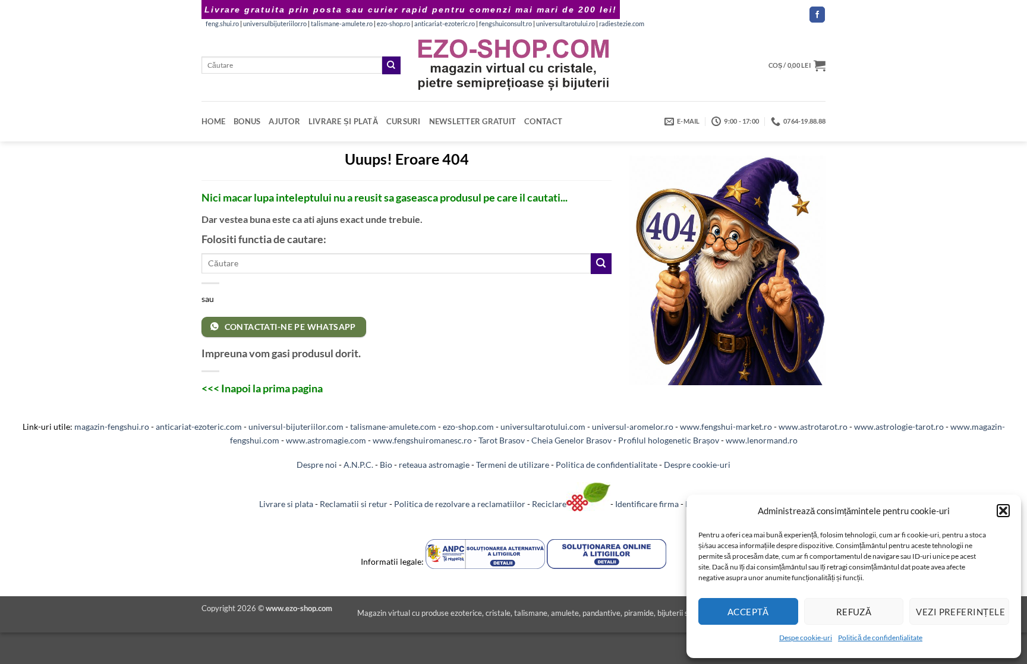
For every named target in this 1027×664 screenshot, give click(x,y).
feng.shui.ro (222, 23)
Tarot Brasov (501, 440)
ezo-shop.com (468, 426)
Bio (386, 465)
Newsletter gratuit (472, 121)
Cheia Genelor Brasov (571, 440)
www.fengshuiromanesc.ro (422, 440)
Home (213, 121)
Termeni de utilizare (512, 465)
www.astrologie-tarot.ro (899, 426)
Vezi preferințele (960, 611)
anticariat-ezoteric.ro (444, 23)
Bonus (247, 121)
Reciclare (549, 504)
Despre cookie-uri (697, 465)
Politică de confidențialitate (880, 637)
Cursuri (403, 121)
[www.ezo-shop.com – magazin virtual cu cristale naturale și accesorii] (513, 65)
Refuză (854, 611)
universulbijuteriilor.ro (275, 23)
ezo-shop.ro (393, 23)
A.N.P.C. (358, 465)
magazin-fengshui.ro (111, 426)
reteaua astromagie (434, 465)
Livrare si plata (286, 504)
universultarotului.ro (565, 23)
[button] (1003, 511)
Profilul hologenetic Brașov (668, 440)
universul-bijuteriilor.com (296, 426)
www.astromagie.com (326, 440)
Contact (543, 121)
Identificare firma (647, 504)
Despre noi (317, 465)
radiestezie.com (621, 23)
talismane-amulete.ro (342, 23)
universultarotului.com (542, 426)
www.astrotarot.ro (813, 426)
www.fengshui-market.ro (726, 426)
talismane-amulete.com (393, 426)
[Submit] (391, 65)
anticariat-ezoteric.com (199, 426)
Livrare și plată (343, 121)
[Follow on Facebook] (817, 15)
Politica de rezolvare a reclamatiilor (459, 504)
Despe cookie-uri (805, 637)
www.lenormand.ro (762, 440)
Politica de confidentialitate (606, 465)
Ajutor (284, 121)
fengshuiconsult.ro (505, 23)
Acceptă (748, 611)
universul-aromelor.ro (632, 426)
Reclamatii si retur (354, 504)
